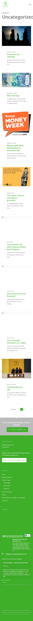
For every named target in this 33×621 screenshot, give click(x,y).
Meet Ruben (7, 485)
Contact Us (5, 500)
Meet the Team (6, 480)
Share (4, 582)
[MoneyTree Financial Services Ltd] (13, 536)
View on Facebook (6, 580)
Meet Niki (6, 488)
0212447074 (5, 447)
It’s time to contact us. (17, 429)
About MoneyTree (7, 477)
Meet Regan (7, 483)
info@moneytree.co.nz (8, 445)
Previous (13, 409)
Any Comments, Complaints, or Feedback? (13, 497)
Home (3, 474)
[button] (30, 4)
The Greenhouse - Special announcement (15, 563)
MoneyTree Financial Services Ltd (16, 554)
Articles (4, 495)
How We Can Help (7, 492)
